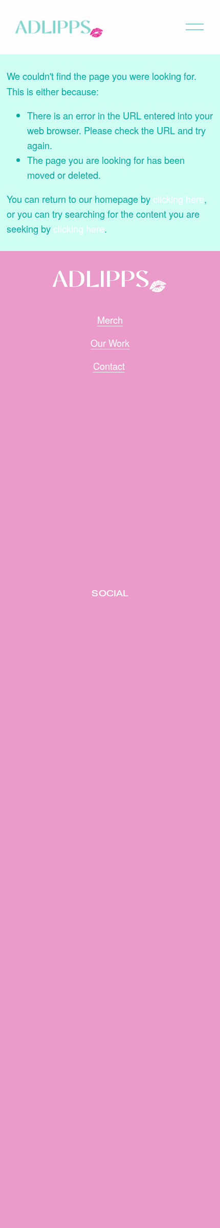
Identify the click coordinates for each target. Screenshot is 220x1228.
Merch (110, 319)
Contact (109, 365)
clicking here (178, 198)
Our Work (110, 342)
